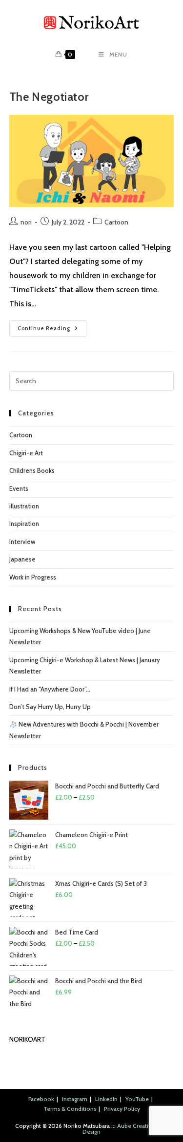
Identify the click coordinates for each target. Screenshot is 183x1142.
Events (18, 488)
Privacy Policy (122, 1108)
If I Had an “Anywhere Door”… (49, 689)
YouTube (137, 1099)
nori (26, 222)
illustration (24, 506)
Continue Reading (52, 330)
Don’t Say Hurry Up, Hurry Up (50, 707)
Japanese (22, 559)
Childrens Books (32, 470)
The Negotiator (48, 97)
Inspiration (24, 523)
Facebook (41, 1099)
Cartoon (116, 222)
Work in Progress (32, 577)
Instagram (74, 1099)
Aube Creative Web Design (125, 1128)
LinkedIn (106, 1099)
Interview (22, 541)
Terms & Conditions (69, 1108)
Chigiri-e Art (26, 453)
